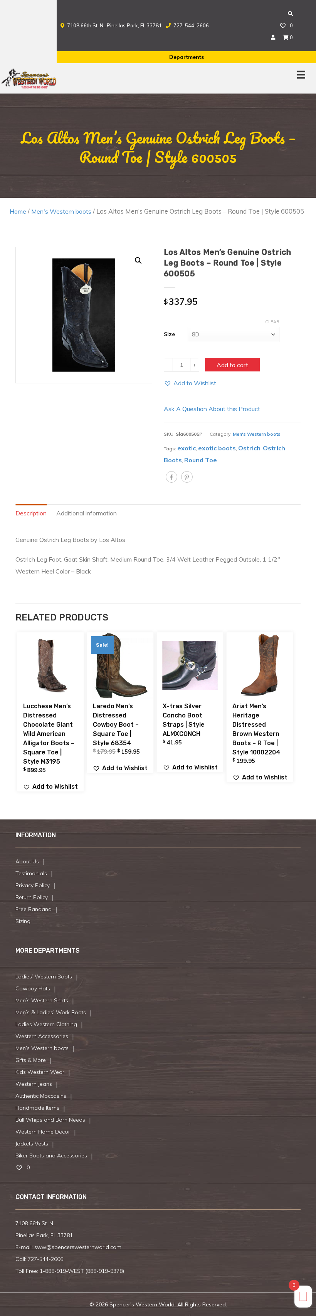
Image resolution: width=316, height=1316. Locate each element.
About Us (27, 861)
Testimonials (31, 873)
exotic (186, 448)
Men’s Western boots (42, 1048)
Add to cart (232, 365)
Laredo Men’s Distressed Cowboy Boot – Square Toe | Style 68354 (116, 724)
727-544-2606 (190, 25)
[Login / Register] (273, 37)
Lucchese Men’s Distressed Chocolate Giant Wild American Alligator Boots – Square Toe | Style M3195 (48, 733)
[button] (190, 383)
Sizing (22, 921)
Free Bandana (33, 909)
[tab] (35, 513)
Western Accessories (41, 1036)
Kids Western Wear (39, 1072)
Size (169, 334)
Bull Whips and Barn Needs (50, 1119)
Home (18, 211)
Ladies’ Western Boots (43, 976)
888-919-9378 (105, 1271)
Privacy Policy (32, 885)
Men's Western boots (61, 211)
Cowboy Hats (32, 988)
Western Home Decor (42, 1131)
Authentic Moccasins (40, 1095)
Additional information (86, 513)
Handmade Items (37, 1107)
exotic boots (217, 448)
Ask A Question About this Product (212, 409)
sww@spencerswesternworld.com (77, 1247)
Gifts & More (30, 1060)
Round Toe (200, 460)
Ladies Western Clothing (46, 1024)
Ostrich (249, 448)
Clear (272, 321)
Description (31, 513)
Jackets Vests (31, 1143)
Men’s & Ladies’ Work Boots (50, 1012)
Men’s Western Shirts (41, 1000)
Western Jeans (33, 1083)
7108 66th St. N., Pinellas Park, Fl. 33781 (114, 25)
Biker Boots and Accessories (51, 1155)
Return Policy (31, 897)
